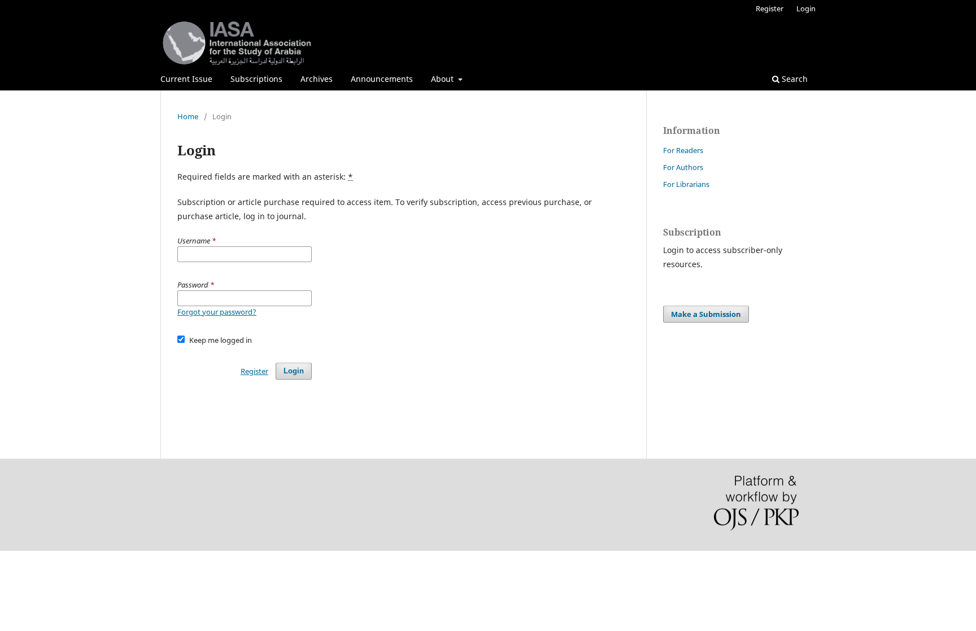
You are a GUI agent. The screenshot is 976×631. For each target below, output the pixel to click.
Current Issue (186, 78)
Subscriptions (256, 78)
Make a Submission (706, 314)
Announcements (382, 78)
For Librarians (686, 184)
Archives (316, 78)
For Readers (683, 150)
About (443, 78)
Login (806, 8)
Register (769, 8)
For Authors (683, 167)
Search (793, 78)
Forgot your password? (216, 312)
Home (187, 116)
